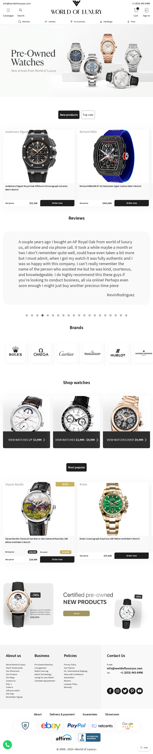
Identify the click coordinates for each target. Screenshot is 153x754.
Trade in (9, 687)
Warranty (68, 687)
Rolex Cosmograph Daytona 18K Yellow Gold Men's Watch (110, 538)
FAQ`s (9, 684)
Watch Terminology (43, 674)
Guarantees (69, 677)
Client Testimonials (14, 668)
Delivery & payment (62, 714)
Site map (10, 693)
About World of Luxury (16, 664)
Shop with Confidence (74, 674)
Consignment (40, 668)
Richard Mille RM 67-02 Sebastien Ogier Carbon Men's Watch (110, 186)
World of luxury (76, 12)
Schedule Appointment (45, 680)
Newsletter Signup (14, 697)
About (38, 714)
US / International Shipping (75, 671)
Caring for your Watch (44, 677)
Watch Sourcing (41, 671)
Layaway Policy (70, 684)
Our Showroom (12, 671)
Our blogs (10, 677)
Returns (67, 680)
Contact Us (11, 680)
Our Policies (69, 668)
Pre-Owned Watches (44, 664)
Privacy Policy (70, 664)
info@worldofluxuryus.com (17, 3)
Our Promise (11, 674)
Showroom (112, 714)
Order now (57, 203)
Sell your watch (13, 690)
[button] (27, 315)
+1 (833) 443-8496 (141, 3)
